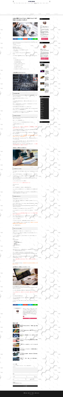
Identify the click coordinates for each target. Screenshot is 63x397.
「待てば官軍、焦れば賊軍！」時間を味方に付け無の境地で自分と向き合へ (29, 354)
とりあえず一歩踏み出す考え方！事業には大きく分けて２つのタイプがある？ (29, 331)
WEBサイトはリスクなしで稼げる (18, 67)
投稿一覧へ (30, 318)
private (42, 116)
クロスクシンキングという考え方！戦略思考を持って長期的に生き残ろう (29, 340)
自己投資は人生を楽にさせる (18, 66)
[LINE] (35, 39)
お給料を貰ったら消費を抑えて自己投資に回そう (19, 63)
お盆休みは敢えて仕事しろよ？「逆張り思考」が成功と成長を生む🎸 (47, 79)
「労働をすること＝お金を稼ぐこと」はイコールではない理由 (29, 345)
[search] (48, 124)
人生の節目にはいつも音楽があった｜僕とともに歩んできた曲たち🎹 (47, 73)
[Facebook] (15, 39)
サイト (13, 379)
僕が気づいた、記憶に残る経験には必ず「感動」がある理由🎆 (47, 85)
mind (43, 76)
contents (43, 70)
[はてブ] (30, 39)
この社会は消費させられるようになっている (19, 59)
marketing (43, 107)
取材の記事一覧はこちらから (44, 39)
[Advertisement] (31, 9)
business (18, 21)
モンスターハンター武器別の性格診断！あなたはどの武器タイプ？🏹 (47, 91)
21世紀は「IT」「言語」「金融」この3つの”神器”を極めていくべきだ (28, 359)
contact (42, 118)
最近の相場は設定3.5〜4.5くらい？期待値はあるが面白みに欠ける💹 (47, 67)
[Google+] (25, 39)
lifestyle (43, 109)
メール (14, 376)
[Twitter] (20, 39)
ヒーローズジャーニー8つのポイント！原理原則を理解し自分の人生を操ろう (28, 349)
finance (42, 100)
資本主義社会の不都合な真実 (18, 62)
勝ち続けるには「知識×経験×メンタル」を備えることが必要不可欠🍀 (29, 335)
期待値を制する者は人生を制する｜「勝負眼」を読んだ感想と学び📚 (29, 326)
